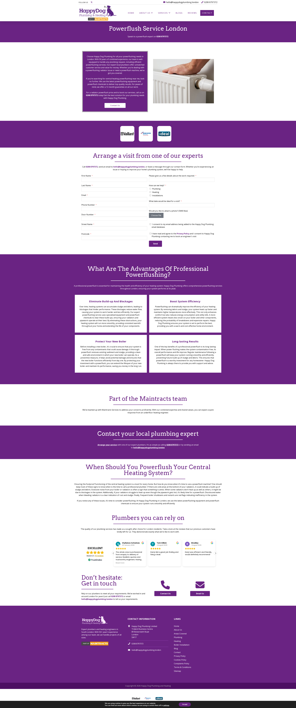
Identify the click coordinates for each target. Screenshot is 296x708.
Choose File (156, 215)
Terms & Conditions (182, 667)
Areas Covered (180, 633)
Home (176, 626)
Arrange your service (107, 444)
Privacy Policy (183, 233)
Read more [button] (120, 563)
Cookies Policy (180, 660)
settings (166, 705)
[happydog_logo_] (98, 13)
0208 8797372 (162, 36)
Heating (177, 641)
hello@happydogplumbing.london (129, 166)
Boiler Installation (181, 645)
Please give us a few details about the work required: (171, 175)
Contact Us (115, 105)
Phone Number (88, 205)
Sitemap (177, 671)
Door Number (87, 214)
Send (155, 243)
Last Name (86, 185)
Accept (184, 704)
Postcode (85, 234)
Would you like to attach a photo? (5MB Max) (168, 211)
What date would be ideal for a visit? (164, 201)
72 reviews (99, 556)
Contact (177, 652)
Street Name (87, 224)
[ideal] (164, 128)
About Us (178, 630)
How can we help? (156, 185)
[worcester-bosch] (146, 133)
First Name (86, 175)
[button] (215, 553)
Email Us (200, 593)
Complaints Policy (181, 663)
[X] (91, 2)
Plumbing (178, 637)
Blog (176, 648)
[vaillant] (127, 128)
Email (83, 195)
